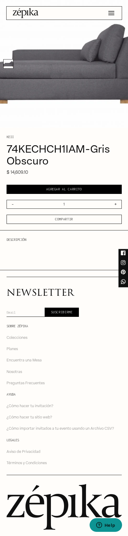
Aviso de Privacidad (23, 451)
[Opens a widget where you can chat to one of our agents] (105, 525)
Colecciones (17, 337)
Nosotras (14, 371)
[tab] (8, 63)
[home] (25, 13)
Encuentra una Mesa (24, 359)
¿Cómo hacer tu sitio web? (29, 416)
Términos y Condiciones (27, 462)
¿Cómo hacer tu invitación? (30, 405)
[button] (111, 13)
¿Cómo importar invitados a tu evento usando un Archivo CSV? (60, 428)
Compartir (64, 219)
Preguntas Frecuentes (26, 382)
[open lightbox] (64, 64)
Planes (12, 348)
